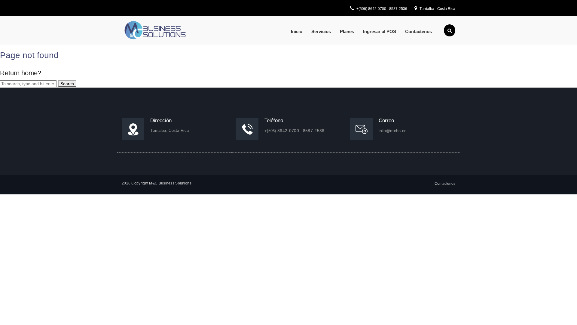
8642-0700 (377, 9)
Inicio (296, 31)
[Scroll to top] (564, 312)
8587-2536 (398, 9)
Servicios (321, 31)
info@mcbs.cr (392, 130)
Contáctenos (445, 183)
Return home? (20, 73)
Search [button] (67, 83)
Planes (347, 31)
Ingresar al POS (379, 31)
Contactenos (418, 31)
